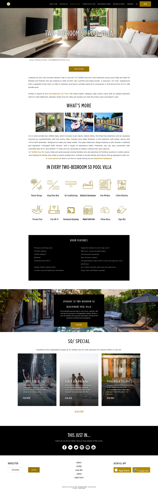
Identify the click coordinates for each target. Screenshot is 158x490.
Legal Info (79, 470)
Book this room (79, 69)
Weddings (130, 4)
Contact (79, 463)
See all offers (79, 411)
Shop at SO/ (53, 4)
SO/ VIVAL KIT (64, 4)
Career (79, 474)
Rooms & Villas (75, 4)
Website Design (82, 488)
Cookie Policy (79, 478)
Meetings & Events (119, 4)
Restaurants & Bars (104, 4)
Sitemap (79, 466)
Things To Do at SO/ (89, 4)
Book (145, 4)
